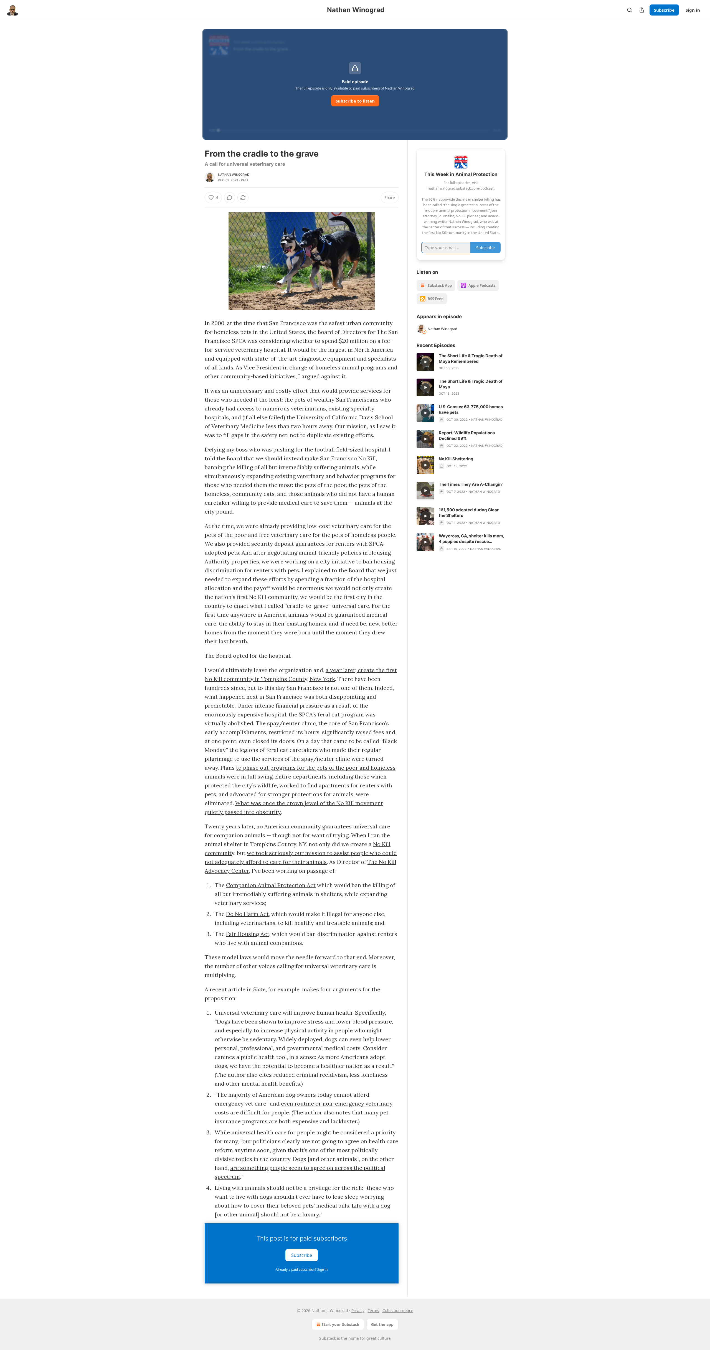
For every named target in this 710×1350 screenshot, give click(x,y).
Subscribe (664, 10)
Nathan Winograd (233, 175)
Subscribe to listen (355, 101)
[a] (425, 362)
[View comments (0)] (229, 197)
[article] (461, 362)
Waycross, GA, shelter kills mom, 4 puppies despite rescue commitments (471, 538)
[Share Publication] (641, 10)
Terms (373, 1310)
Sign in (693, 10)
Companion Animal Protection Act (271, 885)
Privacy (357, 1310)
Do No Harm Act (247, 913)
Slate (259, 989)
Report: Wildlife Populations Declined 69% (467, 435)
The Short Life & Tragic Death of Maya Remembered (471, 358)
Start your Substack (340, 1324)
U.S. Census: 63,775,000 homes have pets (471, 409)
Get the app (382, 1324)
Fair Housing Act (247, 933)
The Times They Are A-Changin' (471, 484)
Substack (327, 1338)
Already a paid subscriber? (302, 1269)
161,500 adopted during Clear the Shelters (469, 512)
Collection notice (397, 1310)
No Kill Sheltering (456, 458)
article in (240, 989)
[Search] (629, 10)
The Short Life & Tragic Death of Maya (471, 384)
